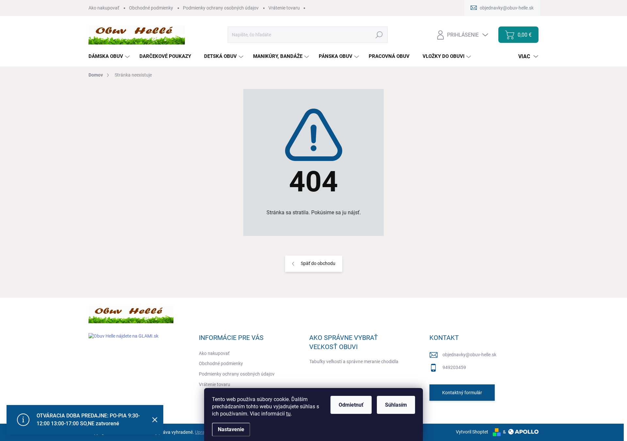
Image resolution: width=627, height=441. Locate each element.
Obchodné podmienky (151, 7)
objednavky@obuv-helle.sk (469, 354)
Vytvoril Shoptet (472, 431)
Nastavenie (231, 429)
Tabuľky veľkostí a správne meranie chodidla (353, 361)
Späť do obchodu (318, 263)
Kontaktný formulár (462, 392)
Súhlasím (396, 405)
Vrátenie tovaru (284, 7)
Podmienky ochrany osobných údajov (221, 7)
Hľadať (379, 34)
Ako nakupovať (103, 7)
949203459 (454, 367)
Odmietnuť (351, 405)
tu (288, 414)
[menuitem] (109, 56)
